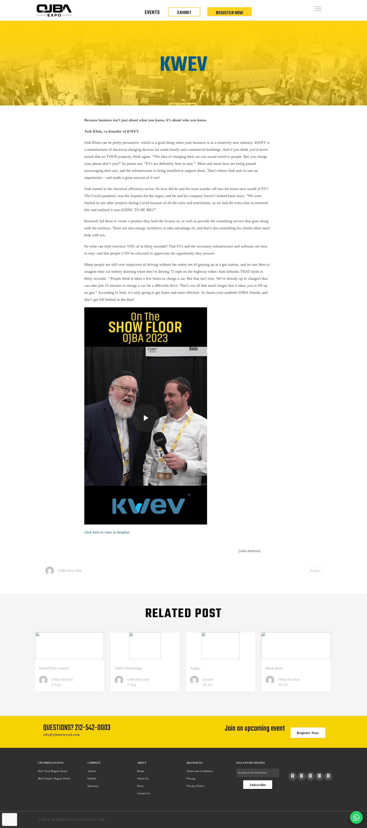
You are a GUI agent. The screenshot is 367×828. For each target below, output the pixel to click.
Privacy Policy (195, 786)
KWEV (183, 65)
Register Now (229, 13)
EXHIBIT (184, 12)
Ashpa (195, 668)
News (140, 786)
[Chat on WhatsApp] (356, 817)
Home (140, 771)
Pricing (191, 778)
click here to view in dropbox (107, 532)
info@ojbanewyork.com (61, 735)
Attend (92, 771)
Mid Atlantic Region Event (54, 778)
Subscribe (258, 785)
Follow (315, 570)
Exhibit (92, 778)
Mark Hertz (274, 668)
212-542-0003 (92, 728)
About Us (143, 778)
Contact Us (144, 793)
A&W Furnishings (128, 668)
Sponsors (93, 786)
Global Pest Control (54, 668)
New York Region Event (52, 771)
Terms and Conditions (200, 771)
